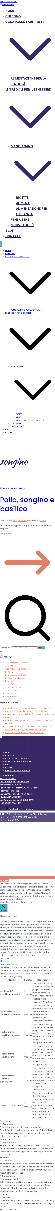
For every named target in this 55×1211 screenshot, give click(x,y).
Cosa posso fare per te (17, 256)
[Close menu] (1, 245)
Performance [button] (6, 1139)
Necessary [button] (5, 958)
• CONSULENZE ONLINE (10, 803)
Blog (9, 230)
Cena (43, 520)
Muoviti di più (22, 225)
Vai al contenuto (8, 1)
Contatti (13, 236)
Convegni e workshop (16, 668)
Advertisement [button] (7, 1175)
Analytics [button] (4, 1157)
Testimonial (11, 696)
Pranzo (14, 690)
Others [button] (3, 1194)
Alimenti (23, 203)
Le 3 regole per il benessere (18, 313)
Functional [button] (5, 1121)
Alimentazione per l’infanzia (30, 420)
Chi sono (13, 16)
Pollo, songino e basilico (27, 504)
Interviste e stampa (15, 678)
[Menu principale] (1, 242)
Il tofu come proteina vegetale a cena (24, 732)
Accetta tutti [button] (27, 902)
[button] (30, 73)
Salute (8, 693)
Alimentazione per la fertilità (26, 309)
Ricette (22, 197)
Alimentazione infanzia (16, 662)
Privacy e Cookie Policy (17, 770)
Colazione (16, 687)
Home (10, 11)
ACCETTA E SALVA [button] (8, 1209)
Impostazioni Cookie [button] (10, 902)
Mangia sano (17, 366)
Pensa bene (20, 219)
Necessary (8, 961)
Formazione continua (15, 675)
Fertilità (9, 671)
